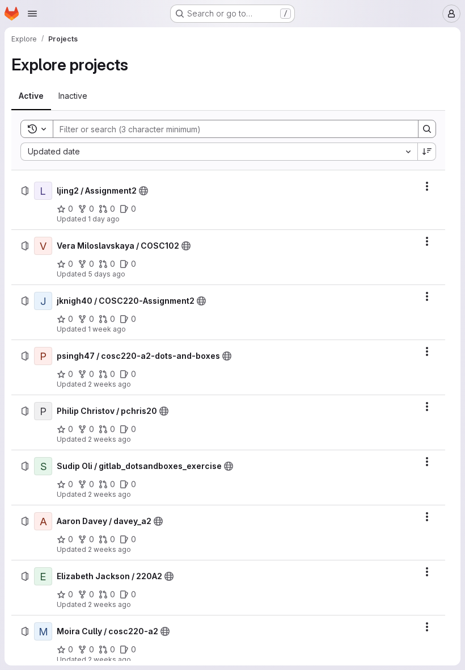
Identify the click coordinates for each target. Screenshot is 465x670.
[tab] (31, 96)
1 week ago (107, 329)
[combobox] (218, 152)
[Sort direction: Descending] (427, 152)
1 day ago (104, 219)
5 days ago (106, 274)
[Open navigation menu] (32, 14)
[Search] (427, 129)
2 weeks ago (109, 384)
